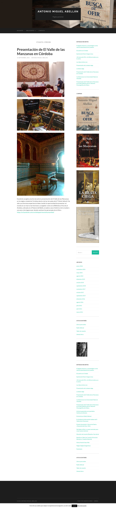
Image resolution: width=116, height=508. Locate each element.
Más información (81, 505)
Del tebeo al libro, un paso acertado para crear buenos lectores (87, 430)
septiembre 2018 (81, 286)
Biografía (20, 30)
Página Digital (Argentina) (83, 445)
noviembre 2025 (80, 269)
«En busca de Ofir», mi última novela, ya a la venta (87, 57)
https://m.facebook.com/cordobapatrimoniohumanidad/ (35, 212)
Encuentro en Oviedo (82, 50)
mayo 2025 (79, 272)
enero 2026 (79, 266)
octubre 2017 (80, 292)
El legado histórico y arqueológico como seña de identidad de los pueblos (87, 46)
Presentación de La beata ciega (84, 65)
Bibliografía (30, 30)
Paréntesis (79, 449)
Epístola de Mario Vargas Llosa (84, 54)
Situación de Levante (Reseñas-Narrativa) (87, 434)
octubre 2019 (80, 282)
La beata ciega (80, 68)
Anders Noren (87, 501)
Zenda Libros (80, 334)
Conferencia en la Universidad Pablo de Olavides (87, 77)
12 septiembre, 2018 (23, 57)
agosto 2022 (79, 276)
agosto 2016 (79, 302)
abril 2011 (79, 309)
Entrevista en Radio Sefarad (83, 416)
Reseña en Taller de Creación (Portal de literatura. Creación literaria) (86, 438)
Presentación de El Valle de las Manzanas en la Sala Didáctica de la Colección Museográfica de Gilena (87, 83)
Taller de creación (81, 331)
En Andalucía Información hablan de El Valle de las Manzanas (86, 420)
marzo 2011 (79, 312)
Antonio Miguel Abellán (58, 11)
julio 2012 (79, 305)
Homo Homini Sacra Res (82, 442)
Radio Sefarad (80, 328)
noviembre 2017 (80, 289)
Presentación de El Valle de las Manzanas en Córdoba (41, 51)
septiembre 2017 (81, 295)
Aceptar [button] (74, 505)
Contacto (42, 30)
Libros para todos (81, 324)
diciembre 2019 (80, 279)
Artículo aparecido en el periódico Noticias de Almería (85, 412)
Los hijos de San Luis (81, 62)
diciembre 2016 (80, 299)
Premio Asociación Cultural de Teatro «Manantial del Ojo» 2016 (86, 425)
